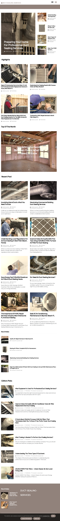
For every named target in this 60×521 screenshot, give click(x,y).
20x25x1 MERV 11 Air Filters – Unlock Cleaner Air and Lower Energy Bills (34, 470)
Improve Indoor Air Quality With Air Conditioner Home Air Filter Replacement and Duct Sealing (34, 405)
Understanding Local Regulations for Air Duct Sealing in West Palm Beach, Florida (14, 241)
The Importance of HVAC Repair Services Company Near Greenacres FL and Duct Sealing (13, 316)
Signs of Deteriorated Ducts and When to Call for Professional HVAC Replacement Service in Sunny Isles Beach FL (14, 87)
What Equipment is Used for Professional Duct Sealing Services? (35, 388)
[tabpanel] (29, 151)
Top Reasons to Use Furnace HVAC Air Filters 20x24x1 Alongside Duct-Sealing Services (14, 494)
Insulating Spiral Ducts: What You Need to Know (13, 203)
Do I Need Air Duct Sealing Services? (42, 277)
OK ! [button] (53, 515)
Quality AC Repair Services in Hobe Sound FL (21, 339)
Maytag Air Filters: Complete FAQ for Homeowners (23, 348)
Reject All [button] (37, 518)
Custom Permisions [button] (26, 518)
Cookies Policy (46, 515)
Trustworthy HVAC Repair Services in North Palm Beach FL (42, 116)
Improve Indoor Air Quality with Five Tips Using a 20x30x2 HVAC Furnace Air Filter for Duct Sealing (43, 241)
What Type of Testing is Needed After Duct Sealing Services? (13, 503)
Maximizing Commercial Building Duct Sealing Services (41, 203)
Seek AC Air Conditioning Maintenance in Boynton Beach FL (42, 315)
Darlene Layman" (6, 90)
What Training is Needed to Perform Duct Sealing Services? (34, 437)
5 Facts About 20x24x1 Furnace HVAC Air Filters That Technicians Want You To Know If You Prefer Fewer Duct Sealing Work (35, 421)
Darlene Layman (8, 51)
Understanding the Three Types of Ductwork (29, 453)
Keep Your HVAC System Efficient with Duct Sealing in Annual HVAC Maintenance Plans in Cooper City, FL (33, 367)
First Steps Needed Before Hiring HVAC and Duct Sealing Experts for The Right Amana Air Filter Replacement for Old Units (14, 117)
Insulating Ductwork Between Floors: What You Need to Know (29, 150)
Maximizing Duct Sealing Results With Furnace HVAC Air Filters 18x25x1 (43, 86)
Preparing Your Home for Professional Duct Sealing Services (16, 45)
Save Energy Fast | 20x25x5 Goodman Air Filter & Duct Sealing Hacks (14, 278)
